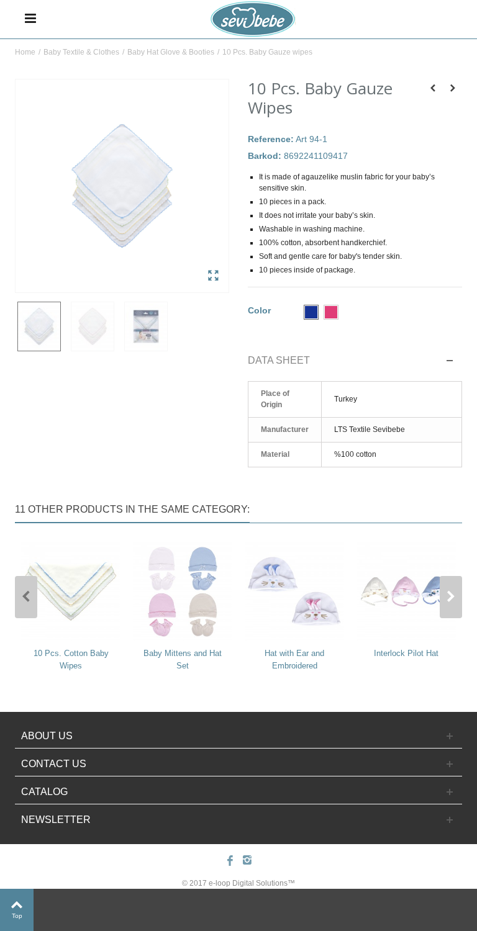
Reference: (271, 139)
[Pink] (331, 312)
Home (25, 52)
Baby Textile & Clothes (81, 52)
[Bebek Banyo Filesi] (122, 185)
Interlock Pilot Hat (406, 653)
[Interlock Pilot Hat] (406, 591)
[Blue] (311, 312)
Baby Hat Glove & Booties (170, 52)
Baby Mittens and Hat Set (182, 659)
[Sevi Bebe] (252, 18)
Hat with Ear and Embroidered (294, 659)
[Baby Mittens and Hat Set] (182, 591)
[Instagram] (247, 861)
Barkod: (264, 156)
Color (260, 310)
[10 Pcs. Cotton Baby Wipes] (70, 591)
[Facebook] (229, 861)
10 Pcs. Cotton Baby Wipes (71, 659)
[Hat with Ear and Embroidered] (294, 591)
